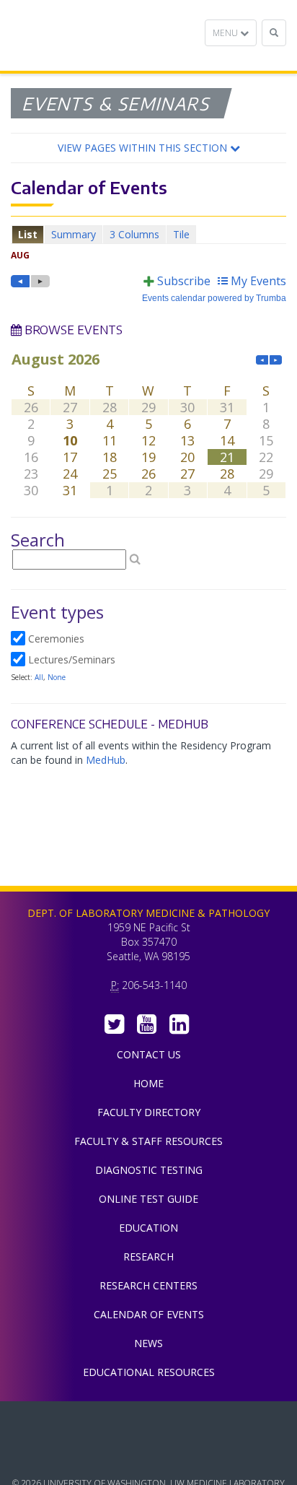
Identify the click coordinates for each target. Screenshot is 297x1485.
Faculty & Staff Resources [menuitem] (148, 1141)
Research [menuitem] (148, 1256)
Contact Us (149, 1054)
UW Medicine (148, 1423)
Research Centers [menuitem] (148, 1285)
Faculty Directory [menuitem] (148, 1112)
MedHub (105, 760)
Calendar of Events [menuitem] (149, 1314)
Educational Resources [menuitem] (149, 1372)
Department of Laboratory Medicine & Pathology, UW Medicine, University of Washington (85, 35)
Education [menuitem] (148, 1227)
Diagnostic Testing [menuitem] (149, 1170)
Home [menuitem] (148, 1083)
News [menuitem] (148, 1343)
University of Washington (148, 1455)
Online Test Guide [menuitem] (148, 1199)
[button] (148, 148)
